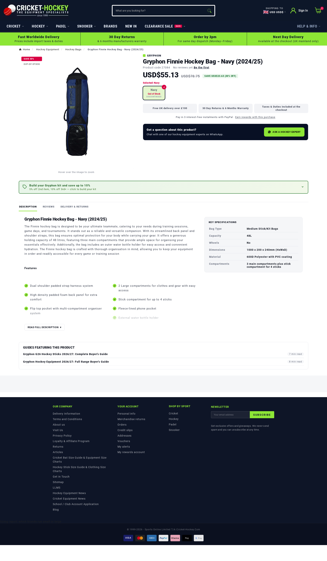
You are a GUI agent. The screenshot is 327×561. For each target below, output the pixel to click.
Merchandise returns (131, 419)
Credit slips (125, 430)
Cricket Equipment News (69, 498)
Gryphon (154, 55)
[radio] (154, 93)
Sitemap (58, 482)
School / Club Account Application (76, 504)
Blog (56, 509)
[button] (163, 187)
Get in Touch (61, 476)
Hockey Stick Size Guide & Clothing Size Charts (79, 469)
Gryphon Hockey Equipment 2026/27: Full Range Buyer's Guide (66, 361)
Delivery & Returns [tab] (75, 206)
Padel (172, 424)
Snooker (174, 429)
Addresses (125, 435)
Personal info (126, 413)
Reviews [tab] (48, 206)
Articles (58, 452)
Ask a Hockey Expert (286, 131)
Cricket (173, 413)
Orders (122, 424)
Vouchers (124, 441)
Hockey (174, 418)
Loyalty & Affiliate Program (71, 441)
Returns (58, 446)
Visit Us (58, 430)
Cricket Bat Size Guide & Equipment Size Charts (80, 459)
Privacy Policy (62, 435)
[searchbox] (158, 11)
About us (59, 424)
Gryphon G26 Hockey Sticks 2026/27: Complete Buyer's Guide (65, 354)
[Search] (209, 11)
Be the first (201, 67)
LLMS (56, 487)
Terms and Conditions (67, 419)
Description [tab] (28, 206)
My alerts (124, 446)
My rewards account (131, 452)
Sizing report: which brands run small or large (30, 521)
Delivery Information (66, 413)
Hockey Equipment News (69, 493)
